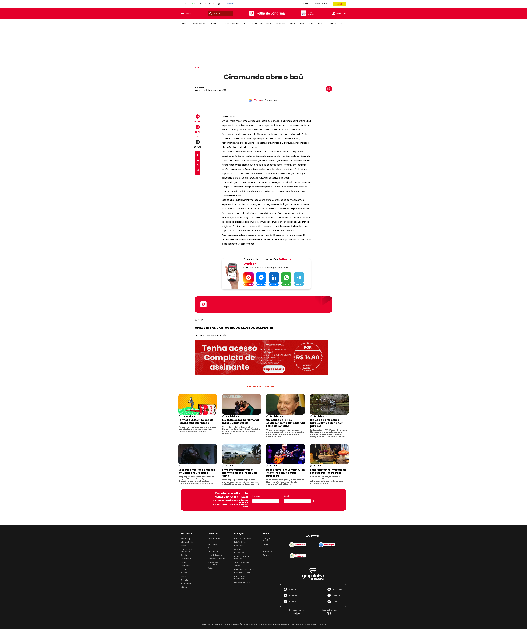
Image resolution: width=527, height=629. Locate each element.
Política (184, 569)
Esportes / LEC (187, 558)
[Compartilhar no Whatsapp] (197, 170)
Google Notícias (266, 539)
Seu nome (256, 496)
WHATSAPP (185, 24)
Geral (183, 576)
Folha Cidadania (215, 555)
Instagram (268, 548)
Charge (237, 549)
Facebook (267, 551)
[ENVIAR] (313, 501)
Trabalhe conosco (242, 562)
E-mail (286, 496)
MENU (188, 13)
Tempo (237, 566)
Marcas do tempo (242, 582)
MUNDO (302, 24)
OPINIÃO (320, 24)
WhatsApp (185, 538)
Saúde (184, 555)
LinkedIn (266, 544)
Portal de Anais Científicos (240, 577)
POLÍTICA (292, 24)
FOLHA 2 (269, 24)
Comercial (238, 546)
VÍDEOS (343, 24)
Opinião (184, 580)
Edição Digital (240, 542)
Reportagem (213, 548)
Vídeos (184, 587)
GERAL (311, 24)
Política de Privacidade (244, 569)
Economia (185, 566)
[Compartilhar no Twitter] (198, 165)
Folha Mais (212, 544)
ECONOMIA (280, 24)
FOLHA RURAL (332, 24)
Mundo (184, 573)
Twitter (266, 555)
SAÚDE (245, 24)
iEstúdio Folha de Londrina (241, 557)
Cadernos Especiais (216, 558)
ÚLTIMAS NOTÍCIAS (199, 24)
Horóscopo (239, 553)
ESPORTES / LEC (257, 24)
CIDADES (213, 24)
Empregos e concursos (186, 550)
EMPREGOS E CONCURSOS (229, 24)
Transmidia (213, 551)
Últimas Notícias (188, 542)
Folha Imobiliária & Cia (216, 539)
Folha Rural (186, 583)
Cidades (185, 546)
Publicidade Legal (242, 573)
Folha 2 (198, 67)
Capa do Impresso (242, 538)
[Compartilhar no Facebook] (197, 155)
